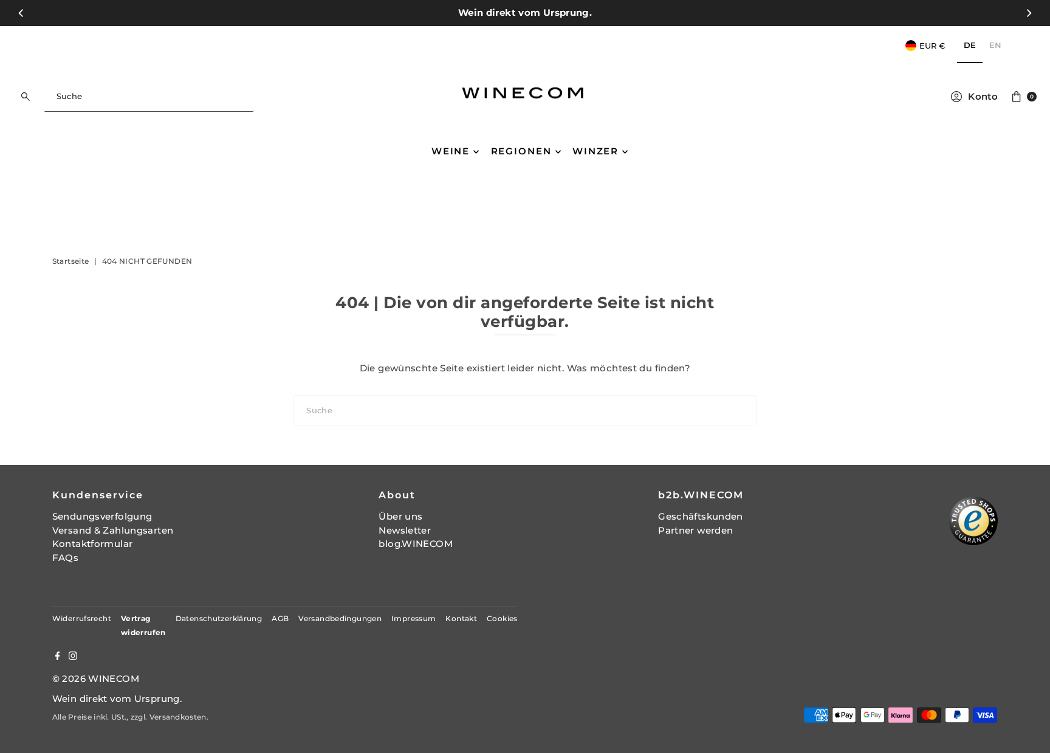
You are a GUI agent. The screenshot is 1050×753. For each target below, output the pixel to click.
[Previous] (21, 13)
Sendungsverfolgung (102, 516)
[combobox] (149, 96)
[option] (995, 46)
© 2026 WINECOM (95, 678)
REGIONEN (521, 151)
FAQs (65, 557)
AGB (280, 618)
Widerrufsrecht (81, 618)
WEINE (450, 151)
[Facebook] (57, 657)
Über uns (400, 516)
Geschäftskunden (700, 516)
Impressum (413, 618)
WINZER (595, 151)
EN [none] (995, 45)
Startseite (70, 261)
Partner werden (695, 530)
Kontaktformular (92, 543)
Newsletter (405, 530)
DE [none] (970, 45)
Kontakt (461, 618)
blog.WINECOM (416, 543)
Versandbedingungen (340, 618)
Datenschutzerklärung (219, 618)
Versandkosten (178, 716)
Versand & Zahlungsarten (113, 530)
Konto (983, 96)
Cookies (502, 618)
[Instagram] (73, 657)
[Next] (1029, 13)
